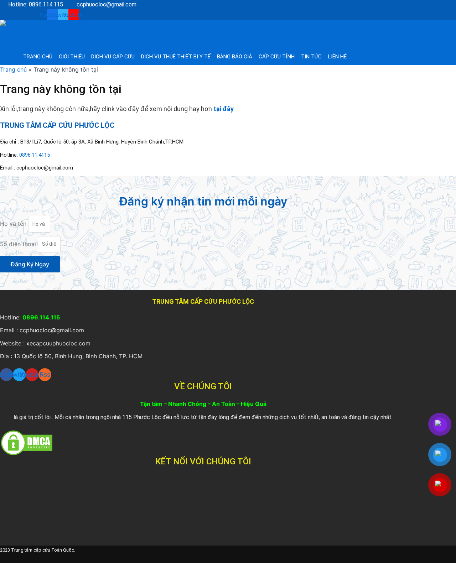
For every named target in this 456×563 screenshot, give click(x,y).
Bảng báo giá (234, 56)
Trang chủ (37, 56)
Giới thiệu (72, 56)
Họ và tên (14, 223)
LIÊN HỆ (337, 56)
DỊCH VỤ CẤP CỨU (113, 56)
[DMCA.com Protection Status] (26, 442)
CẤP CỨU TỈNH (277, 56)
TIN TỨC (311, 56)
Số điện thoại (19, 243)
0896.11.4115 (34, 155)
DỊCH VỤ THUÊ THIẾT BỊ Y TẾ (176, 56)
